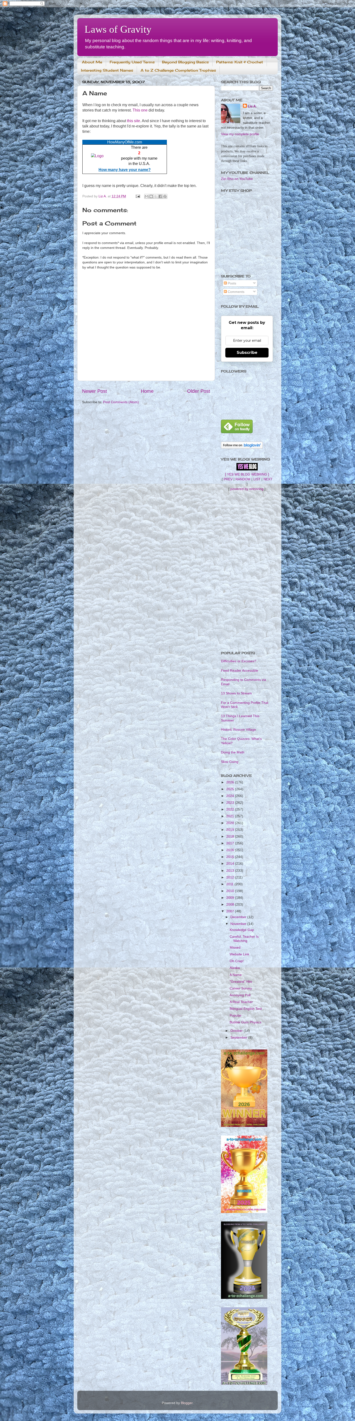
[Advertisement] (247, 571)
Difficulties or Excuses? (238, 661)
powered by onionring (246, 489)
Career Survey (241, 988)
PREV (228, 479)
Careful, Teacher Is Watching (244, 939)
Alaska (235, 968)
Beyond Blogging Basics (185, 62)
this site (133, 121)
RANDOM (242, 479)
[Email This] (146, 196)
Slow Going (229, 762)
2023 (230, 802)
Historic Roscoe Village (238, 729)
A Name (236, 975)
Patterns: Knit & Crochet (239, 62)
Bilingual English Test (246, 1009)
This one (140, 110)
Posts (231, 283)
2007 (230, 911)
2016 (230, 850)
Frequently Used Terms (132, 62)
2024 (230, 796)
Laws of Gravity (118, 29)
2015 (230, 857)
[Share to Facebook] (160, 196)
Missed (235, 947)
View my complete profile (240, 134)
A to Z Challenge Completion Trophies (178, 70)
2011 (230, 884)
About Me (92, 62)
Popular (235, 1015)
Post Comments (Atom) (121, 402)
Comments (235, 292)
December (238, 917)
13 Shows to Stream (236, 693)
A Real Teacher (241, 1002)
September (239, 1037)
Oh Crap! (237, 961)
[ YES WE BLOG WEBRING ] (247, 474)
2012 (230, 877)
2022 (230, 809)
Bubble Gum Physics (245, 1022)
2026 (230, 782)
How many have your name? (125, 170)
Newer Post (94, 391)
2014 (230, 863)
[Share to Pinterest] (165, 196)
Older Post (198, 391)
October (237, 1031)
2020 (230, 823)
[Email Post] (137, 196)
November (238, 924)
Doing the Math (232, 752)
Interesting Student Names (107, 70)
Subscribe (247, 352)
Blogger (186, 1403)
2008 (230, 904)
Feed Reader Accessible (239, 670)
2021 (230, 816)
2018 (230, 836)
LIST (257, 479)
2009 (230, 898)
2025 (230, 789)
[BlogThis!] (151, 196)
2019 (230, 830)
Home (147, 391)
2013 (230, 870)
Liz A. (252, 106)
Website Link (239, 954)
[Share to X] (155, 196)
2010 (230, 891)
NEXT (267, 479)
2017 (230, 843)
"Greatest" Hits (241, 981)
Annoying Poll (240, 995)
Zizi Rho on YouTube (237, 179)
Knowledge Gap (242, 930)
